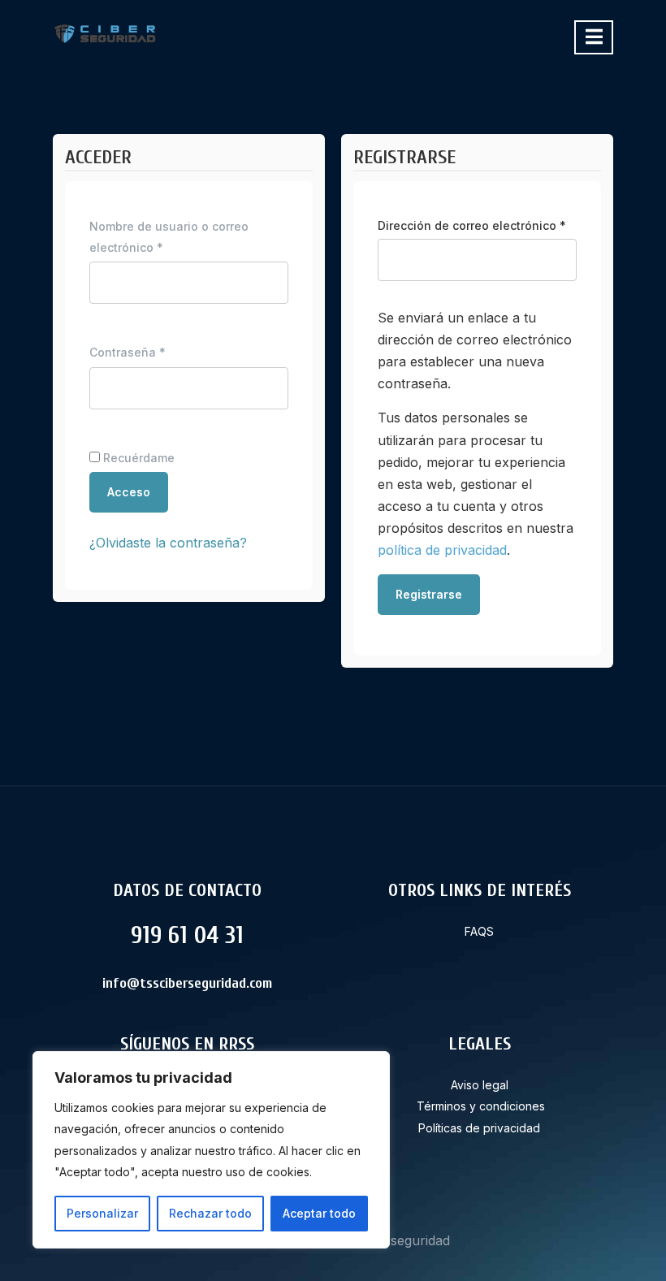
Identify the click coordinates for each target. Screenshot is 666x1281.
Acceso (128, 492)
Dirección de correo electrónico (477, 225)
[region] (211, 1150)
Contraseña (158, 351)
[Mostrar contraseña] (263, 392)
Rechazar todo (210, 1213)
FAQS (479, 931)
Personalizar (102, 1213)
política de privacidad (442, 550)
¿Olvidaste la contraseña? (168, 542)
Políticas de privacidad (479, 1128)
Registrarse (429, 594)
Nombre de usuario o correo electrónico (169, 236)
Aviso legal (479, 1085)
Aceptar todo (319, 1213)
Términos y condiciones (481, 1106)
